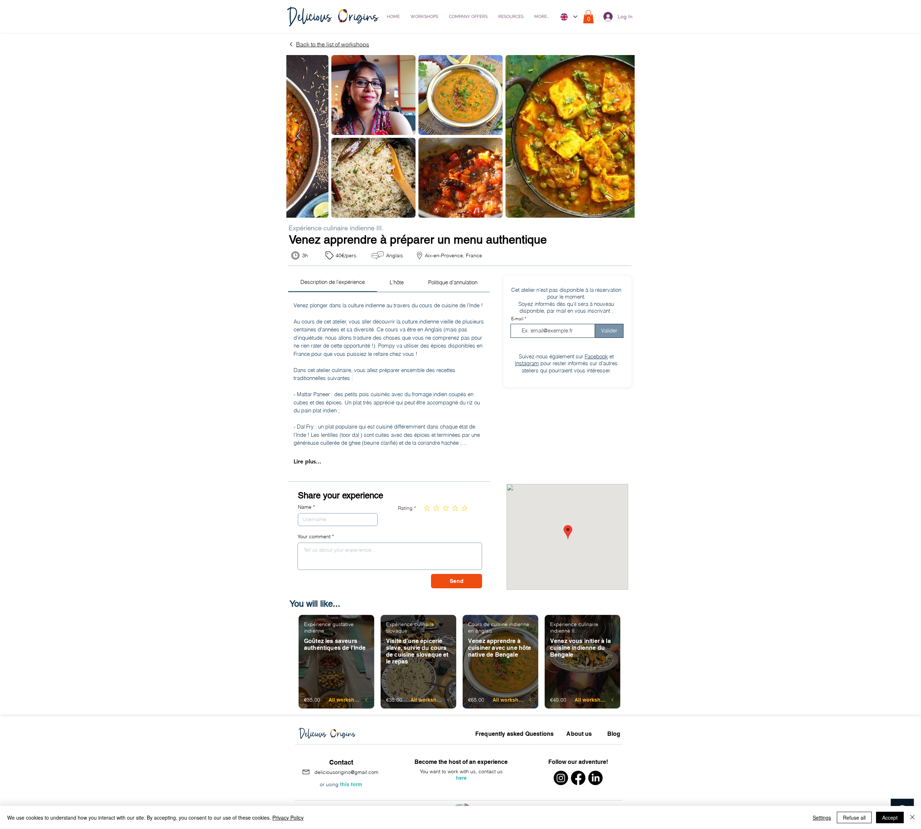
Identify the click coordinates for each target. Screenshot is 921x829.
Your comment (314, 536)
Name (305, 506)
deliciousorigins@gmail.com (346, 772)
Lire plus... (307, 461)
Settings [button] (822, 817)
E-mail (517, 319)
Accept (890, 817)
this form (351, 784)
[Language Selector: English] (568, 16)
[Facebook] (578, 778)
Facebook (596, 356)
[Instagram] (561, 778)
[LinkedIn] (595, 778)
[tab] (332, 282)
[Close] (912, 817)
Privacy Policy (288, 817)
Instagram (527, 363)
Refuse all (854, 817)
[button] (511, 17)
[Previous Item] (299, 137)
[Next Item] (622, 137)
